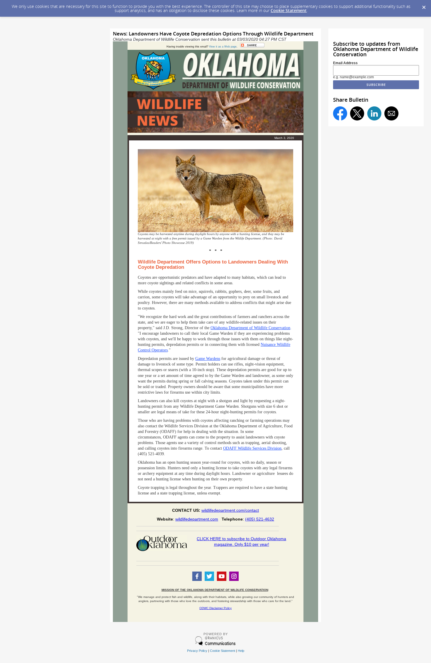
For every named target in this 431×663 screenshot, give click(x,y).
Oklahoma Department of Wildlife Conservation (250, 328)
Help (241, 650)
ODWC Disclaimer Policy (215, 608)
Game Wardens (207, 358)
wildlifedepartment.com (196, 519)
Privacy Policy (197, 650)
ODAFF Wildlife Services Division (252, 448)
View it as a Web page (223, 46)
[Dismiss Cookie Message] (423, 5)
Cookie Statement (289, 10)
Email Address (345, 63)
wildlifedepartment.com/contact (230, 510)
